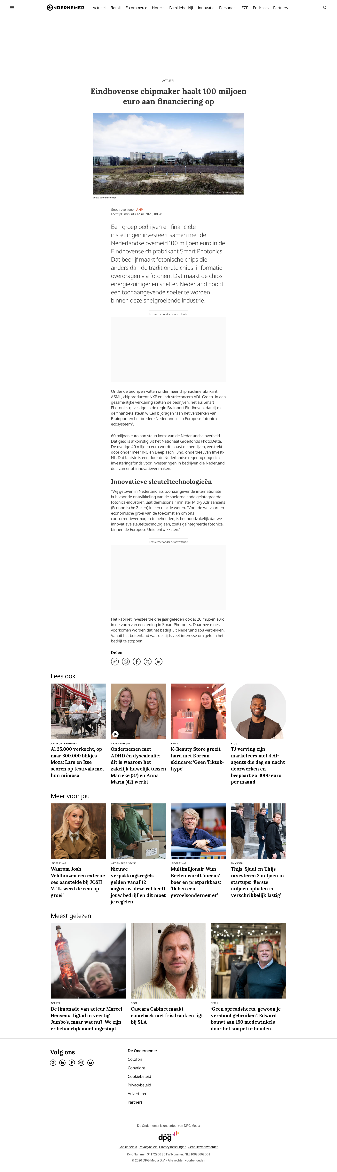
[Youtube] (90, 1063)
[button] (172, 1147)
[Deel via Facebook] (137, 661)
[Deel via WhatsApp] (126, 661)
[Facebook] (72, 1063)
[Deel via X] (148, 661)
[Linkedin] (62, 1063)
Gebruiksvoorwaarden (203, 1147)
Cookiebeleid (128, 1147)
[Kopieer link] (115, 661)
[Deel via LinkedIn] (158, 661)
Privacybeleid (148, 1147)
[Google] (53, 1063)
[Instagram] (81, 1063)
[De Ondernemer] (65, 7)
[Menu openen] (12, 7)
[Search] (325, 7)
